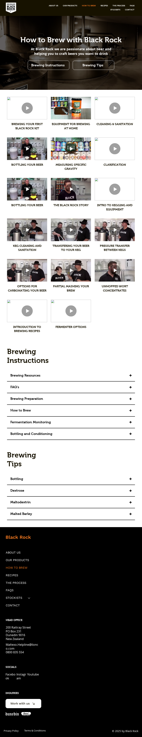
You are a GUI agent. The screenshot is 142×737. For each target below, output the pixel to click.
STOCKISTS (14, 598)
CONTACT (13, 605)
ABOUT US (13, 552)
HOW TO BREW (16, 567)
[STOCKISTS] (29, 598)
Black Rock (18, 537)
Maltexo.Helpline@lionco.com (22, 647)
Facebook (11, 676)
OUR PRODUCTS (17, 560)
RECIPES (12, 575)
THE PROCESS (16, 583)
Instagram (21, 676)
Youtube (33, 674)
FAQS (9, 590)
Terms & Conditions (35, 730)
